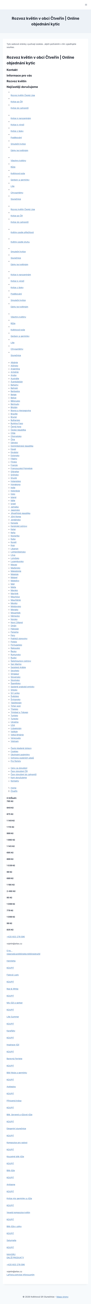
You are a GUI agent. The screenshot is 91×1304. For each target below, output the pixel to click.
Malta (13, 587)
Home (13, 788)
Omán (13, 625)
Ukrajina (14, 722)
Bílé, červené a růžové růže (19, 1114)
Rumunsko (16, 654)
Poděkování (16, 137)
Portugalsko (16, 645)
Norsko (14, 619)
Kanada (14, 523)
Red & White (12, 989)
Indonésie (15, 491)
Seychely (15, 670)
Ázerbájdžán (17, 382)
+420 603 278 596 (16, 936)
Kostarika (15, 536)
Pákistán (15, 629)
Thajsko (14, 709)
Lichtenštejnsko (18, 552)
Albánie (14, 362)
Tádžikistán (16, 703)
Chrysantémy (17, 193)
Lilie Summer (13, 1017)
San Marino (16, 664)
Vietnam (15, 741)
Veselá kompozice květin (18, 1212)
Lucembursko (17, 561)
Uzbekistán (16, 728)
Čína (13, 439)
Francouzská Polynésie (21, 468)
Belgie (13, 394)
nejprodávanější (14, 954)
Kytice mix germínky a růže (19, 1198)
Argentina (15, 369)
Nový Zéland (17, 622)
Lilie (12, 186)
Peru (13, 635)
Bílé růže (11, 1170)
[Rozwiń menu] (86, 4)
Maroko (14, 590)
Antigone (11, 1184)
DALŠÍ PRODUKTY (15, 1257)
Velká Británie (17, 735)
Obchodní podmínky (20, 754)
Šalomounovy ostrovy (21, 661)
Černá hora (16, 426)
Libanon (14, 549)
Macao (14, 564)
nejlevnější (27, 954)
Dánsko (14, 442)
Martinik (14, 593)
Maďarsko (15, 568)
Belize (13, 398)
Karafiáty (11, 1031)
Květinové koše (18, 173)
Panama (14, 632)
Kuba (13, 539)
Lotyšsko (15, 558)
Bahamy (14, 385)
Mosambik (15, 613)
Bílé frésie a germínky (17, 1073)
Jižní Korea (16, 516)
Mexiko (14, 603)
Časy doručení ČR (19, 771)
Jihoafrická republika (20, 513)
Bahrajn (14, 388)
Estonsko (15, 455)
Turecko (14, 719)
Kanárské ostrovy (19, 526)
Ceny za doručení (19, 768)
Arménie (15, 372)
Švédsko (15, 696)
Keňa (13, 532)
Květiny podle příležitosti (22, 232)
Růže (13, 167)
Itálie (13, 500)
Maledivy (15, 581)
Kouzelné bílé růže (15, 1156)
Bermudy (15, 404)
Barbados (15, 391)
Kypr (13, 545)
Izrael (13, 504)
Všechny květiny (18, 160)
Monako (14, 609)
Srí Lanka (15, 693)
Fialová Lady (13, 975)
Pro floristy (16, 761)
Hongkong (15, 484)
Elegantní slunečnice (16, 1128)
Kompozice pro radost (17, 1142)
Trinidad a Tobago (19, 712)
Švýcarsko (15, 699)
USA (13, 725)
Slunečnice (16, 199)
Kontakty (15, 781)
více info (22, 1275)
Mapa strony (62, 1297)
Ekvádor (14, 452)
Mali (13, 584)
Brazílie (14, 414)
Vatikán (14, 731)
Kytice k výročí (17, 125)
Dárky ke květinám (19, 150)
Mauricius (15, 597)
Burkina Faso (17, 423)
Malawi (14, 577)
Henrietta (11, 961)
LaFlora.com (12, 1275)
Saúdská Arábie (18, 667)
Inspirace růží (13, 1045)
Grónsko (15, 475)
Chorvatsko (16, 436)
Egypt (13, 449)
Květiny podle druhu (20, 242)
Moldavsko (16, 606)
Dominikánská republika (22, 446)
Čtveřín (14, 791)
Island (13, 497)
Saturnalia (11, 1240)
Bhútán (14, 407)
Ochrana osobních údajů (22, 758)
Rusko (13, 658)
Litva (13, 555)
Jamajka (15, 507)
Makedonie (16, 571)
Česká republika (18, 430)
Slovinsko (15, 680)
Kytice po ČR (17, 101)
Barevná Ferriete (14, 1058)
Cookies (14, 751)
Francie (14, 465)
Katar (13, 529)
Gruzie (14, 478)
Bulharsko (15, 420)
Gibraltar (15, 471)
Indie (13, 487)
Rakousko (15, 648)
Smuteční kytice (18, 144)
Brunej (14, 417)
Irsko (13, 494)
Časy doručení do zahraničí (23, 774)
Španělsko (15, 683)
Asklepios (11, 1086)
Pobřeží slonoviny (19, 638)
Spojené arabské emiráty (22, 687)
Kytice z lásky (17, 131)
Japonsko (15, 510)
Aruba (13, 375)
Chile (13, 433)
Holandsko (16, 481)
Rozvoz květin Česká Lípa (23, 95)
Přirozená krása (14, 1100)
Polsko (14, 642)
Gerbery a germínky (20, 180)
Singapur (15, 674)
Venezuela (16, 738)
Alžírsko (14, 365)
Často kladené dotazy (21, 748)
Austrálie (15, 378)
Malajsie (14, 574)
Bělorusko (15, 401)
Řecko (13, 651)
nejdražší (36, 954)
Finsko (14, 462)
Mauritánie (16, 600)
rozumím (30, 1275)
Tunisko (14, 715)
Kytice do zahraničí (20, 108)
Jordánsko (16, 520)
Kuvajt (13, 542)
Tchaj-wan (16, 706)
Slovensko (15, 677)
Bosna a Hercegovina (21, 410)
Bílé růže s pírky (14, 1226)
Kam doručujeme (19, 777)
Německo (15, 616)
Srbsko (14, 690)
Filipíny (14, 459)
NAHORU (11, 1254)
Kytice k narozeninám (21, 118)
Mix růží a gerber (15, 1003)
